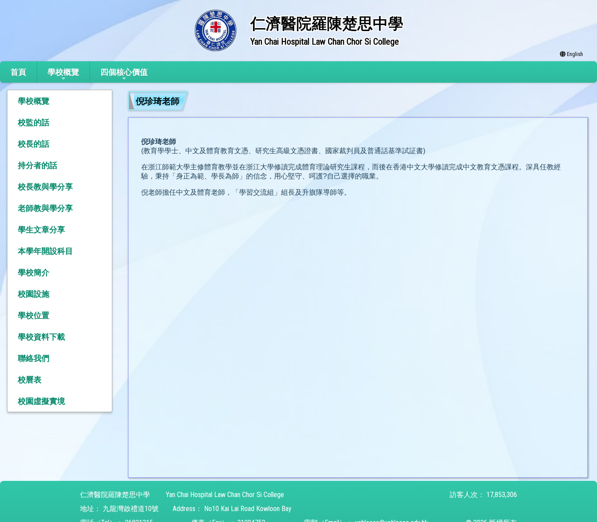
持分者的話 (37, 165)
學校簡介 (33, 272)
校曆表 (30, 379)
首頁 (18, 72)
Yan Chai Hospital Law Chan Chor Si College (225, 494)
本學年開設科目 (45, 251)
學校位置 (33, 315)
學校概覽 (63, 72)
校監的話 (33, 122)
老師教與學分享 (45, 208)
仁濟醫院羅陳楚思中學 (115, 494)
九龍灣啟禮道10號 (131, 508)
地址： (90, 508)
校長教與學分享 (45, 186)
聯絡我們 (33, 358)
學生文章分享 (41, 229)
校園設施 (33, 293)
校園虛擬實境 (41, 401)
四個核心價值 (124, 72)
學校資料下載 (41, 336)
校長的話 (33, 143)
